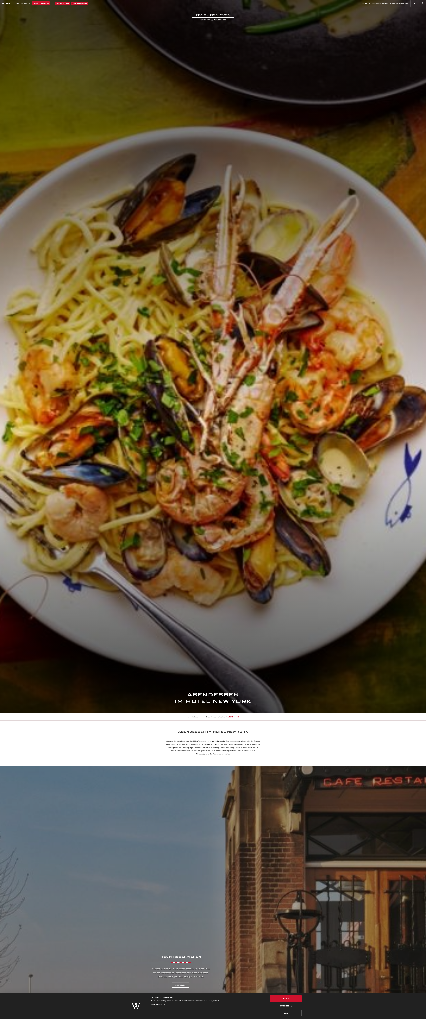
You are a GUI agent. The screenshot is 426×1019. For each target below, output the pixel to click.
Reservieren (180, 985)
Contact (364, 3)
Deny (286, 1013)
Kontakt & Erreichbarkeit (378, 3)
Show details (156, 1004)
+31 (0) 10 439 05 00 (41, 3)
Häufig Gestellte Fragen (399, 3)
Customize (284, 1006)
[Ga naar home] (213, 17)
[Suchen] (422, 3)
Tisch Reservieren (80, 3)
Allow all (285, 998)
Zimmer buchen (62, 3)
